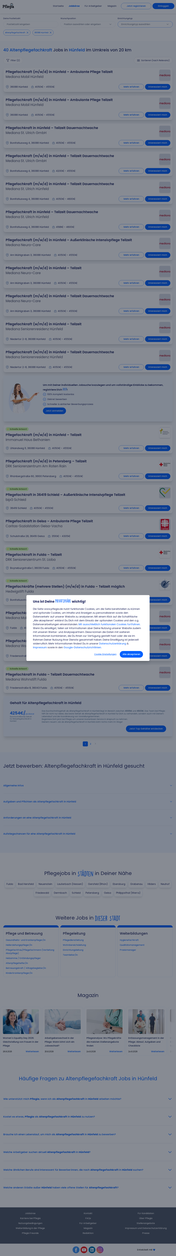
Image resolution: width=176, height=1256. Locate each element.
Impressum (40, 647)
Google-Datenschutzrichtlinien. (82, 647)
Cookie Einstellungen (105, 654)
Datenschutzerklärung (112, 643)
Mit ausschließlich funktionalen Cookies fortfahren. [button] (109, 624)
